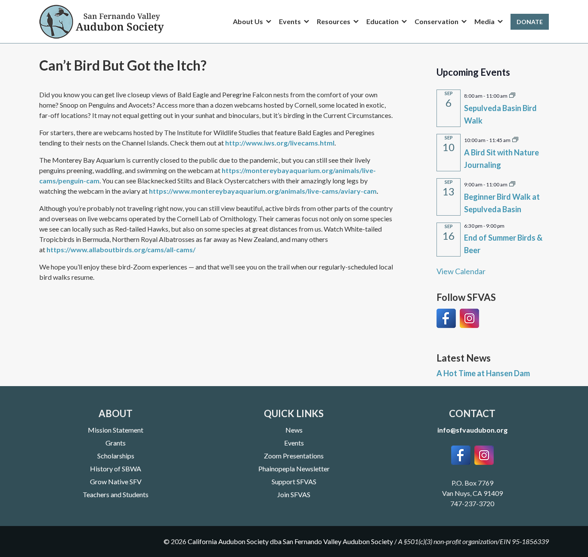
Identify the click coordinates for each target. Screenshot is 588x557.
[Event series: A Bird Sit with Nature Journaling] (515, 139)
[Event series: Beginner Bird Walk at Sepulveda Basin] (512, 183)
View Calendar (461, 271)
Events (294, 443)
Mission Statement (115, 430)
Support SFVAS (294, 481)
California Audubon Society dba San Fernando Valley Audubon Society (290, 541)
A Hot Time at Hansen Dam (483, 373)
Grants (115, 443)
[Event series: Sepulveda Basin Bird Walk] (512, 94)
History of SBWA (115, 468)
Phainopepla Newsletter (294, 468)
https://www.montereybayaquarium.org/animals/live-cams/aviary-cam (263, 191)
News (294, 430)
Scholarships (115, 456)
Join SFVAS (293, 494)
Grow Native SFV (116, 481)
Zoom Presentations (294, 456)
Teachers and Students (116, 494)
